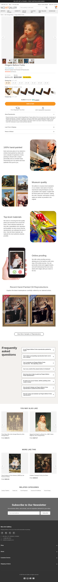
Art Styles (9, 11)
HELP (10, 4)
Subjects (17, 11)
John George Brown (9, 14)
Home (2, 14)
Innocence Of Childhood (36, 490)
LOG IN (55, 4)
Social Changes (47, 490)
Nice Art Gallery (10, 8)
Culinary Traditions (5, 490)
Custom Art (33, 11)
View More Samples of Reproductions (29, 334)
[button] (3, 37)
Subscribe (45, 513)
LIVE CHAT (16, 4)
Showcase (52, 11)
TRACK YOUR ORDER (43, 4)
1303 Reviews (13, 71)
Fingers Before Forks (19, 14)
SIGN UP (51, 4)
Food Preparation (24, 490)
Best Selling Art (42, 11)
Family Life (15, 490)
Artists (3, 11)
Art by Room (24, 11)
